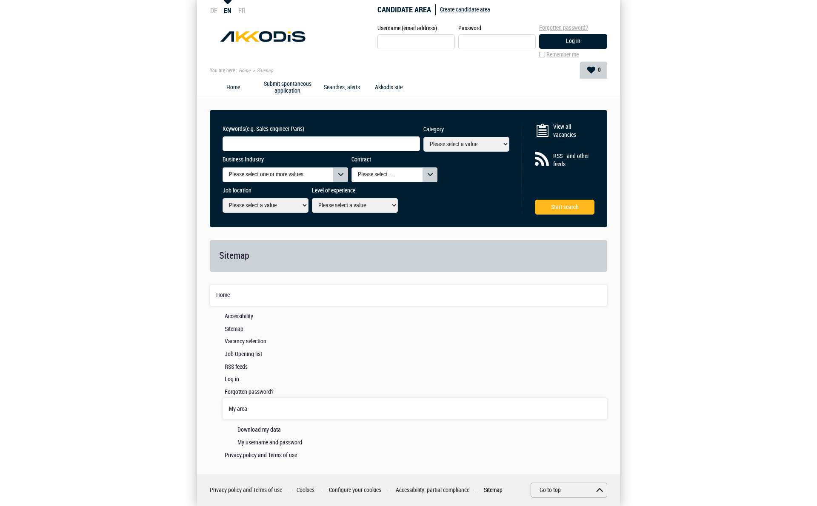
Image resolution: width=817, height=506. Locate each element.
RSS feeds (236, 366)
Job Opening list (243, 354)
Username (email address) (407, 28)
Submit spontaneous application (287, 88)
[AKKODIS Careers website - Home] (263, 36)
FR (242, 10)
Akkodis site (389, 87)
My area (238, 409)
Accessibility (239, 316)
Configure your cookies (355, 490)
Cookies (305, 490)
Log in (232, 379)
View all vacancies (564, 131)
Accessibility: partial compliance (432, 490)
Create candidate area (465, 9)
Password (469, 28)
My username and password (269, 442)
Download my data (259, 429)
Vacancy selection (245, 341)
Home (244, 70)
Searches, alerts (342, 87)
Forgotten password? (563, 27)
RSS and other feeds (571, 160)
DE (213, 10)
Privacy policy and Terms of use (261, 455)
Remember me (562, 54)
